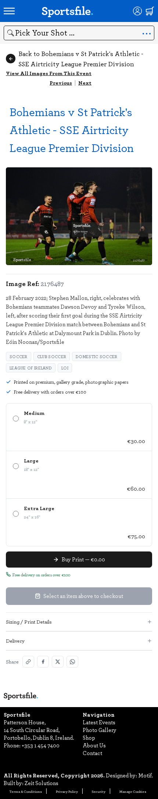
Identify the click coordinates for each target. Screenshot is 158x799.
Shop (89, 737)
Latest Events (99, 722)
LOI (64, 368)
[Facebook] (43, 662)
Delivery (15, 640)
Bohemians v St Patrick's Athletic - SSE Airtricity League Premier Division (72, 129)
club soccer (51, 356)
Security (98, 791)
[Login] (137, 11)
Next (84, 82)
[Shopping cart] (150, 11)
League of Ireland (31, 368)
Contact (92, 753)
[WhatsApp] (72, 662)
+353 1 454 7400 (41, 745)
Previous (61, 82)
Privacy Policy (67, 791)
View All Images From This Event (48, 73)
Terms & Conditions (25, 791)
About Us (94, 745)
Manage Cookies (132, 791)
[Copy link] (28, 662)
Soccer (19, 356)
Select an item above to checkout (83, 595)
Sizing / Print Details (29, 621)
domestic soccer (97, 356)
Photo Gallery (99, 729)
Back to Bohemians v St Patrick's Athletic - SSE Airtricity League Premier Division (80, 58)
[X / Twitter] (58, 662)
